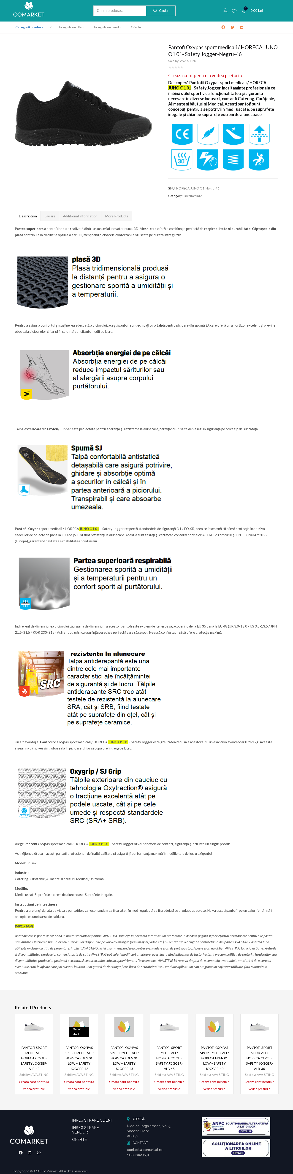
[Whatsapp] (39, 1152)
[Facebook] (20, 1152)
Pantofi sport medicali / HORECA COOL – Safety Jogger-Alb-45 (169, 1058)
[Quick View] (44, 1031)
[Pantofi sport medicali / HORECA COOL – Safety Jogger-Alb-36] (259, 1027)
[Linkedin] (30, 1152)
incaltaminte (193, 196)
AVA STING (188, 61)
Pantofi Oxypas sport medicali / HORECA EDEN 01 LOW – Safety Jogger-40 (214, 1058)
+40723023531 (138, 1155)
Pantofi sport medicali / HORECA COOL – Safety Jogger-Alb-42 (34, 1058)
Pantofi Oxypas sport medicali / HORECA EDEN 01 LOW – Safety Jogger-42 (79, 1058)
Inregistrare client (72, 27)
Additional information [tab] (80, 216)
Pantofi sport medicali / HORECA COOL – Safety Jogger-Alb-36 (259, 1058)
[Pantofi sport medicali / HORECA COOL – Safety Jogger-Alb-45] (169, 1027)
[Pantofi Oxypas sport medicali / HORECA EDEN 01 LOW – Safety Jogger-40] (214, 1027)
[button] (252, 11)
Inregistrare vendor (108, 27)
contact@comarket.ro (145, 1150)
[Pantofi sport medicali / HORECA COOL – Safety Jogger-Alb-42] (34, 1027)
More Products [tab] (116, 216)
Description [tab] (28, 216)
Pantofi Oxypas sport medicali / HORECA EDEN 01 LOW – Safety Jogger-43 (124, 1058)
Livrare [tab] (49, 216)
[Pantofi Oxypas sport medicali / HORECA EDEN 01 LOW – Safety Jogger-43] (124, 1027)
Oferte (136, 27)
